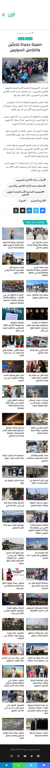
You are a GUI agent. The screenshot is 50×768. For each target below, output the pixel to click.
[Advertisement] (32, 15)
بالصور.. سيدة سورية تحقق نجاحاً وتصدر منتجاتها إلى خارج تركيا (13, 585)
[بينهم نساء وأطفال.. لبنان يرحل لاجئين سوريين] (37, 286)
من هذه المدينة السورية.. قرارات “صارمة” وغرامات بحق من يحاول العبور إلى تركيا (37, 709)
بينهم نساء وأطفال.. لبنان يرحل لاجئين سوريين (37, 296)
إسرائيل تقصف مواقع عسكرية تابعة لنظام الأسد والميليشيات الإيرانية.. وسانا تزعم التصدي (13, 432)
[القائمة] (3, 16)
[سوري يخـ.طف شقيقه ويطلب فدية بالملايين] (37, 494)
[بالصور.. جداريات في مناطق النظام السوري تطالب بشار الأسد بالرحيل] (13, 671)
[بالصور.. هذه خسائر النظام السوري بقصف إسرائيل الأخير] (13, 724)
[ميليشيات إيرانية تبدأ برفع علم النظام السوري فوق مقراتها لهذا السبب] (13, 233)
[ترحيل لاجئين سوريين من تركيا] (13, 472)
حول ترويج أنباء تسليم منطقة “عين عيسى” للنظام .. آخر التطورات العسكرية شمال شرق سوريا (15, 558)
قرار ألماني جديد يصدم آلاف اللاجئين (39, 351)
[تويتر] (36, 210)
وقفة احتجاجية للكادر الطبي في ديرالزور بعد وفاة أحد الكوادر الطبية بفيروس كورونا (38, 529)
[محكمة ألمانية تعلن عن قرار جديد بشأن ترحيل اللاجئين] (37, 574)
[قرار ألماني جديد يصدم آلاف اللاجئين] (37, 341)
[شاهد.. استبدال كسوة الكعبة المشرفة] (37, 724)
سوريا (21, 200)
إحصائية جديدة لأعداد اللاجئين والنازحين (26, 185)
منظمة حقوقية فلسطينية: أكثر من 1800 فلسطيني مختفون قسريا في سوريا (13, 326)
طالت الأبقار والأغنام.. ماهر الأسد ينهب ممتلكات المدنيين (37, 458)
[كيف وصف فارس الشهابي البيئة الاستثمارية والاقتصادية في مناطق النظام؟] (37, 258)
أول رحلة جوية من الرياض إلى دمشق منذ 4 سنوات (37, 659)
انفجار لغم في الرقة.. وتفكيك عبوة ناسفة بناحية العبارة (39, 430)
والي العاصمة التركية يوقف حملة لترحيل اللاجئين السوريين (39, 683)
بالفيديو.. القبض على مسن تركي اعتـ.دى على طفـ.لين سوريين (14, 707)
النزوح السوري (37, 200)
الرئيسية (28, 33)
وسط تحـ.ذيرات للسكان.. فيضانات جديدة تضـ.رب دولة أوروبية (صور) (38, 402)
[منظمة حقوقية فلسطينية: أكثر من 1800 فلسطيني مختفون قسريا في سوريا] (13, 314)
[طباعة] (16, 210)
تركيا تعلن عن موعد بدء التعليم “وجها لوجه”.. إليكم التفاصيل (38, 377)
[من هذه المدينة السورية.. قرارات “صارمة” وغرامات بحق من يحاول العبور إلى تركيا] (37, 696)
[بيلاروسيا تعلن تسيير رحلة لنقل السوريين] (13, 516)
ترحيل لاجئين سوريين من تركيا (14, 482)
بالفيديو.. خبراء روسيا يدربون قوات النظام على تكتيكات (14, 635)
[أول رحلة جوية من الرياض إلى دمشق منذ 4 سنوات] (37, 649)
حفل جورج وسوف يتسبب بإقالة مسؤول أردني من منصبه (13, 377)
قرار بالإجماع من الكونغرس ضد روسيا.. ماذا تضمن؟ (37, 555)
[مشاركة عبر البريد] (22, 210)
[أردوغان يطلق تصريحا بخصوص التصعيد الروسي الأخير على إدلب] (13, 599)
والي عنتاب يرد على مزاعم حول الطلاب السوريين (13, 659)
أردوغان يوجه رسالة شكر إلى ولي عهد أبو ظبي (14, 504)
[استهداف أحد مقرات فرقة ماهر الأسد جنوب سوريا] (13, 446)
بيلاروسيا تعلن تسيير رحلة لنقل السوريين (14, 526)
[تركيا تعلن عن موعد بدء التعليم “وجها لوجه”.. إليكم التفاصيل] (37, 366)
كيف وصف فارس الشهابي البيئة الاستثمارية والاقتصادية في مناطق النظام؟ (37, 271)
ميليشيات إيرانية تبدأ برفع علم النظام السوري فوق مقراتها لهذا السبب (13, 245)
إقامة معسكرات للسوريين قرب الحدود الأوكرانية (37, 609)
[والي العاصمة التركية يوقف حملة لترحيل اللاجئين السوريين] (37, 671)
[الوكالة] (11, 15)
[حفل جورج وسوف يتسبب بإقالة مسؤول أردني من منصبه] (13, 366)
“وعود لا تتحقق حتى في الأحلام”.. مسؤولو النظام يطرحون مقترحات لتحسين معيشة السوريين (13, 299)
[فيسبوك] (42, 210)
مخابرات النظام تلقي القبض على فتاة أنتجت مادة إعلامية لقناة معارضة (14, 404)
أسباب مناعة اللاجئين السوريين (30, 179)
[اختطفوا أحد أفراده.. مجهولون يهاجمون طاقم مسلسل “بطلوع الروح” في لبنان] (37, 314)
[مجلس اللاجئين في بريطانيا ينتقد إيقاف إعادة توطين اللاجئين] (37, 233)
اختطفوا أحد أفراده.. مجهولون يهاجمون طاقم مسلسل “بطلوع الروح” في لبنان (37, 326)
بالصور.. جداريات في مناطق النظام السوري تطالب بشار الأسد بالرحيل (14, 683)
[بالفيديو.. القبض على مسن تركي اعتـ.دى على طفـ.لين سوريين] (13, 696)
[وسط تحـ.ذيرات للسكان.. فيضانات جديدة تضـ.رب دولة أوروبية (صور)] (37, 391)
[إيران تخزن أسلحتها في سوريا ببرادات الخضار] (37, 472)
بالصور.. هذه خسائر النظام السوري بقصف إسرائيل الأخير (13, 735)
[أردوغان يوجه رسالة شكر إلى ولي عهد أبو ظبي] (13, 494)
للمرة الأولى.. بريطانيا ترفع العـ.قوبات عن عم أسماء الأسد (13, 352)
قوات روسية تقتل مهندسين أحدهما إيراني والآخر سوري (14, 270)
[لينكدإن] (29, 210)
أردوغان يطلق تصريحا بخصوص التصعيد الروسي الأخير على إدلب (14, 610)
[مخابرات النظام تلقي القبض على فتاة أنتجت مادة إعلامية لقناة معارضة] (13, 391)
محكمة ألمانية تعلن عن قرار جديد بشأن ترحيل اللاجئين (38, 585)
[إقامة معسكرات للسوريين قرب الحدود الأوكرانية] (37, 599)
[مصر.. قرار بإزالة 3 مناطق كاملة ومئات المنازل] (37, 624)
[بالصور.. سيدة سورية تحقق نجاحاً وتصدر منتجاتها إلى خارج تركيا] (13, 574)
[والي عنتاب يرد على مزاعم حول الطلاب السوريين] (13, 649)
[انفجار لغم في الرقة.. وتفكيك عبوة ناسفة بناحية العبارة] (37, 419)
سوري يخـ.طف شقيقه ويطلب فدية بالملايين (39, 504)
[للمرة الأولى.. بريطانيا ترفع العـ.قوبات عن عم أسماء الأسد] (13, 341)
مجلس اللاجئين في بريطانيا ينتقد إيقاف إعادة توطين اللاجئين (37, 245)
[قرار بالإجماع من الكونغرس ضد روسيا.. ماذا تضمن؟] (37, 544)
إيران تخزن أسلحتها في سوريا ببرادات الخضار (38, 482)
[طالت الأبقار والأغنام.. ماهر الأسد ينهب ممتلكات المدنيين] (37, 446)
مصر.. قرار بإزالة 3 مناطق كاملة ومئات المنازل (38, 634)
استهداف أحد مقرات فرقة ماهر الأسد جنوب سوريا (13, 457)
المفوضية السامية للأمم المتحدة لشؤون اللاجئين (25, 193)
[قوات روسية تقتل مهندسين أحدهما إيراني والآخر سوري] (13, 258)
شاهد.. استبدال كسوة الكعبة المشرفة (39, 734)
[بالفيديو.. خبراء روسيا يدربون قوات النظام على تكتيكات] (13, 624)
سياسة (21, 39)
